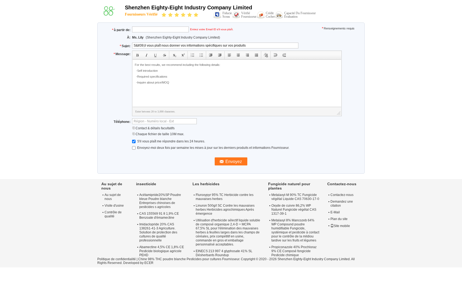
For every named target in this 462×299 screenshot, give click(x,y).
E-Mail (335, 212)
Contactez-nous (341, 195)
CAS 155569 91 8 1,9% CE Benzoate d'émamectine (159, 215)
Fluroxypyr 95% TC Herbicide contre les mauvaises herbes (224, 197)
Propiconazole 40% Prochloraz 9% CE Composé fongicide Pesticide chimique (294, 251)
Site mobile (342, 226)
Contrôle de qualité (113, 214)
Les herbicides (206, 184)
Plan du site (339, 219)
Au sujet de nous (113, 197)
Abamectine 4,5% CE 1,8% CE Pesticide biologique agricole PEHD (161, 251)
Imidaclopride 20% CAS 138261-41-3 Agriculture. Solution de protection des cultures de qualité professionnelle (158, 232)
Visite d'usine (114, 205)
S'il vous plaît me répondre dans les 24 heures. (170, 141)
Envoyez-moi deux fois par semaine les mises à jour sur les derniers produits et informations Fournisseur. (212, 148)
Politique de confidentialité (116, 259)
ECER (148, 263)
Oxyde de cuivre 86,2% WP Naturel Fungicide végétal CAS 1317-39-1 (293, 209)
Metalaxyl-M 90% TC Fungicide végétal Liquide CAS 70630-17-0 (295, 197)
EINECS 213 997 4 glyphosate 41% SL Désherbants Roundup (224, 253)
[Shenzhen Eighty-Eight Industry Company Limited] (109, 11)
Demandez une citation (341, 203)
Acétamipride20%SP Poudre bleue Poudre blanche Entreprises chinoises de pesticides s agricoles (160, 201)
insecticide (146, 184)
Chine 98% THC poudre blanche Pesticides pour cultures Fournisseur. (189, 259)
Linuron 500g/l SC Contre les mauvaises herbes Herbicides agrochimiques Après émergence (225, 209)
